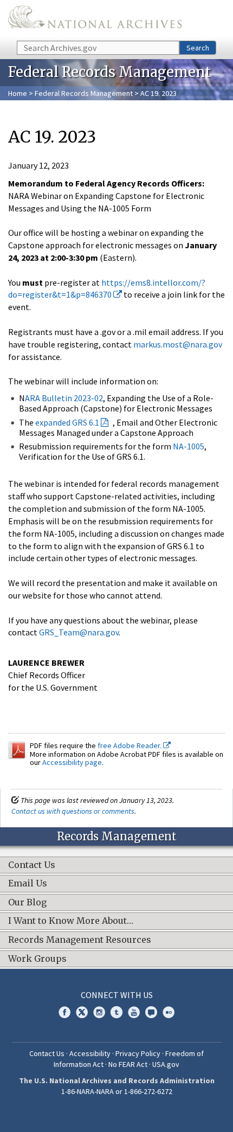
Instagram (99, 1012)
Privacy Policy (137, 1053)
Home (17, 93)
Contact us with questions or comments (72, 811)
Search (197, 48)
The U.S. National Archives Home (95, 19)
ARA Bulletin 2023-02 (64, 398)
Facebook (64, 1012)
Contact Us (46, 1053)
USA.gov (165, 1064)
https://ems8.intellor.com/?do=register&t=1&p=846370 (106, 288)
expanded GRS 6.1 (67, 422)
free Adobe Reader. (130, 745)
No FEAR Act (127, 1064)
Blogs (151, 1012)
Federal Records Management (84, 93)
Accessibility (90, 1053)
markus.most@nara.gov (177, 344)
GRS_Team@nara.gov (79, 632)
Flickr (168, 1012)
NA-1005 (188, 446)
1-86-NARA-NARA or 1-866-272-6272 (116, 1091)
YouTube (133, 1012)
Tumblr (116, 1012)
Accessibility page (72, 762)
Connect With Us (117, 994)
